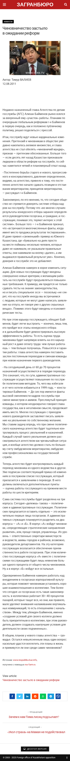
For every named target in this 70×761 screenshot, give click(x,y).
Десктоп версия (37, 749)
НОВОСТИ (8, 22)
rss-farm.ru (30, 664)
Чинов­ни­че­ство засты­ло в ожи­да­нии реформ (31, 680)
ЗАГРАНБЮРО (35, 5)
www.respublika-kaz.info (25, 660)
